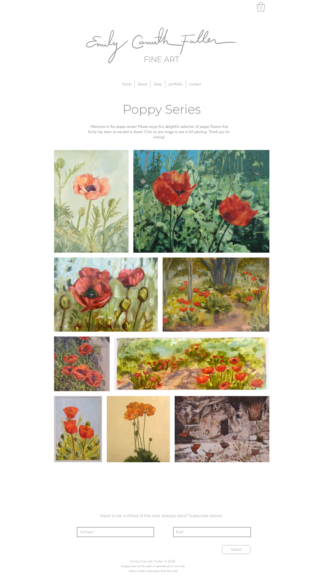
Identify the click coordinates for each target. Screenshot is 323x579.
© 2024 (170, 561)
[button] (175, 84)
